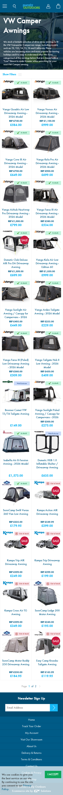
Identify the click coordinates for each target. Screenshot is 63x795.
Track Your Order (31, 726)
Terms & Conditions (31, 759)
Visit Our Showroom (31, 739)
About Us (31, 746)
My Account (31, 733)
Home (31, 719)
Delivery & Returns (31, 752)
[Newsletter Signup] (54, 707)
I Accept (53, 774)
